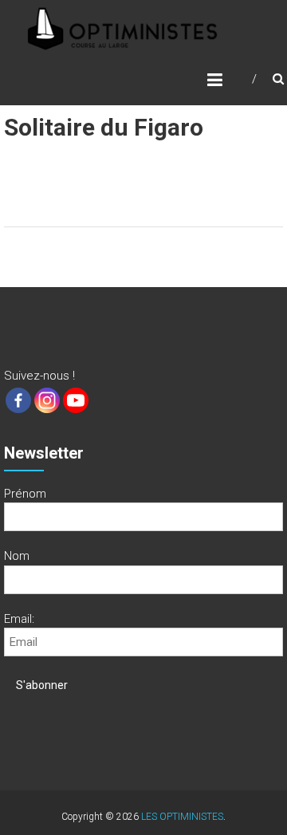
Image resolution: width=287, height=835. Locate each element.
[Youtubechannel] (75, 400)
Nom (16, 556)
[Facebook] (18, 400)
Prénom (25, 493)
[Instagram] (47, 400)
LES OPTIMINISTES (182, 816)
